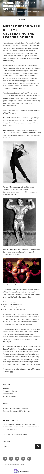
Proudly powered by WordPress (13, 464)
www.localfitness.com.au (17, 285)
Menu (23, 19)
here (11, 371)
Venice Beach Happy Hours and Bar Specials (19, 6)
